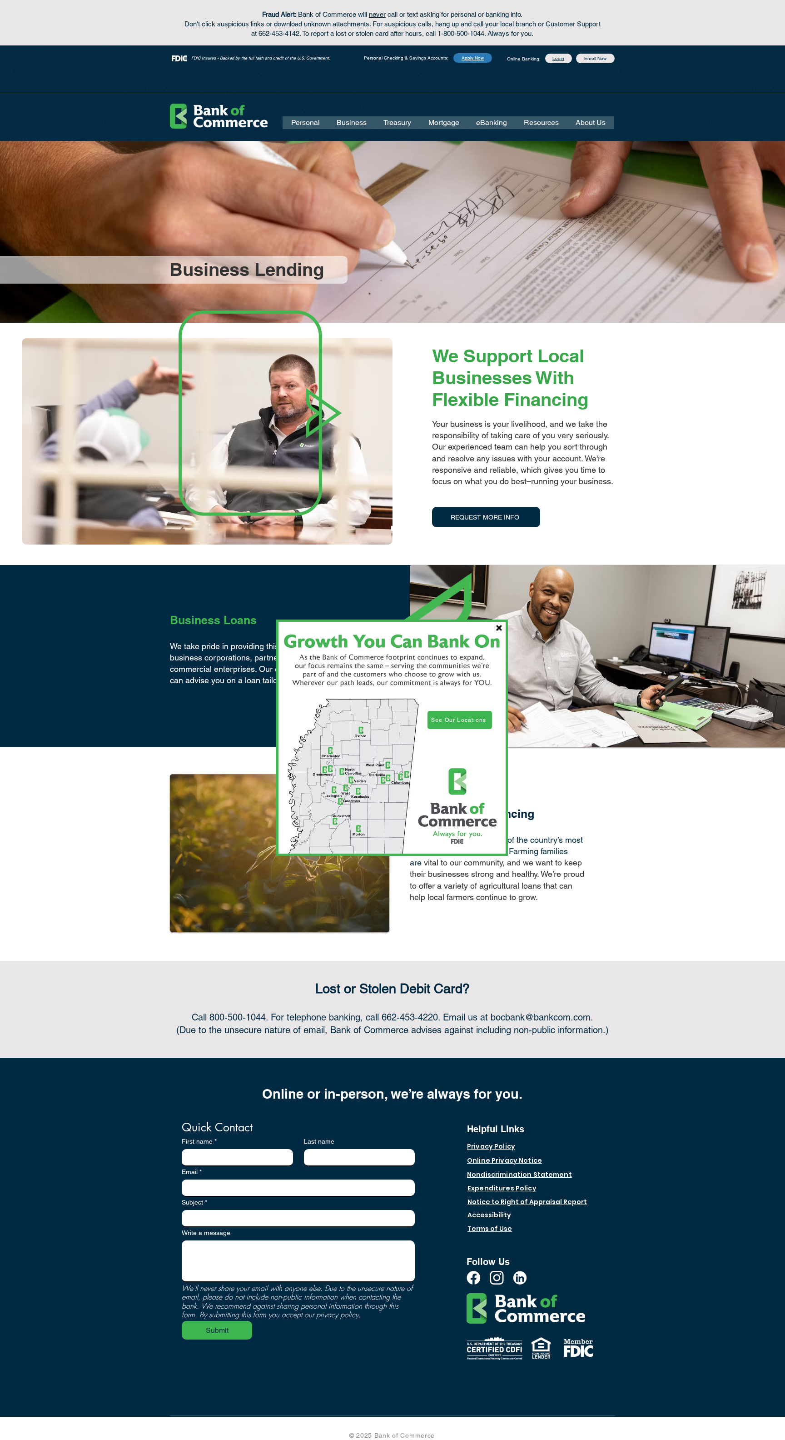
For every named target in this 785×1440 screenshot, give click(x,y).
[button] (499, 628)
